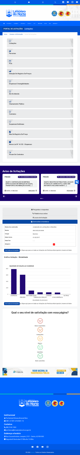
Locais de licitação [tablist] (40, 217)
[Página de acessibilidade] (43, 2)
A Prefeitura (9, 23)
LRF (34, 23)
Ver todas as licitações (12, 250)
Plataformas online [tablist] (41, 213)
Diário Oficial (40, 23)
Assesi (33, 452)
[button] (76, 196)
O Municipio (16, 23)
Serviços (29, 23)
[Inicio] (4, 23)
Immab (45, 23)
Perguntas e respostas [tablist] (41, 209)
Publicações (55, 23)
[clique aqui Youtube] (42, 447)
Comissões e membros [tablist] (40, 222)
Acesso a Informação (16, 34)
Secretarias (23, 23)
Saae (50, 23)
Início (5, 34)
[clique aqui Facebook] (37, 447)
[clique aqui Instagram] (47, 447)
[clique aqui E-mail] (32, 447)
